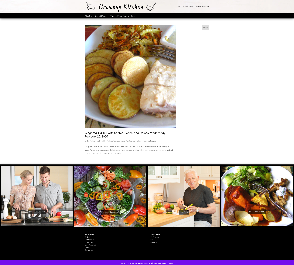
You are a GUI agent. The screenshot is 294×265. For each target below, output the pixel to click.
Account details (188, 7)
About (87, 16)
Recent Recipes (101, 16)
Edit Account (89, 242)
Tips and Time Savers (119, 16)
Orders (87, 237)
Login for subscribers (202, 7)
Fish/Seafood (130, 141)
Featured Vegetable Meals (116, 141)
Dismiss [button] (170, 263)
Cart (151, 239)
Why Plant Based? (257, 211)
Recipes (153, 141)
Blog (133, 16)
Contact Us (89, 250)
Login (178, 7)
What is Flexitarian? (110, 212)
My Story (184, 212)
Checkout (153, 242)
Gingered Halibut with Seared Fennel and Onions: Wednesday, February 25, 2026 (125, 134)
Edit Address (89, 239)
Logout (87, 247)
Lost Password (90, 245)
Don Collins (91, 141)
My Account (154, 237)
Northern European (142, 141)
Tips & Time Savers (37, 211)
